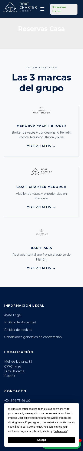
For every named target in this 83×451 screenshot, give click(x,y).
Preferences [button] (60, 431)
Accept (41, 439)
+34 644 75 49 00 (17, 401)
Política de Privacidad (20, 322)
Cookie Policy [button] (34, 426)
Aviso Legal (12, 315)
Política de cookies (18, 330)
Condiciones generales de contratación (33, 337)
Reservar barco (59, 9)
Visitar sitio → (41, 145)
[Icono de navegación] (42, 9)
